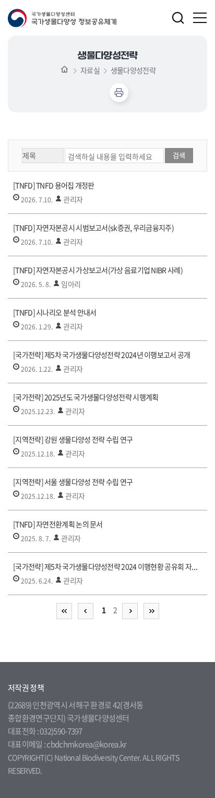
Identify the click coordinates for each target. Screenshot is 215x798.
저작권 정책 (26, 687)
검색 (178, 18)
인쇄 (119, 92)
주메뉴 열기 (200, 18)
